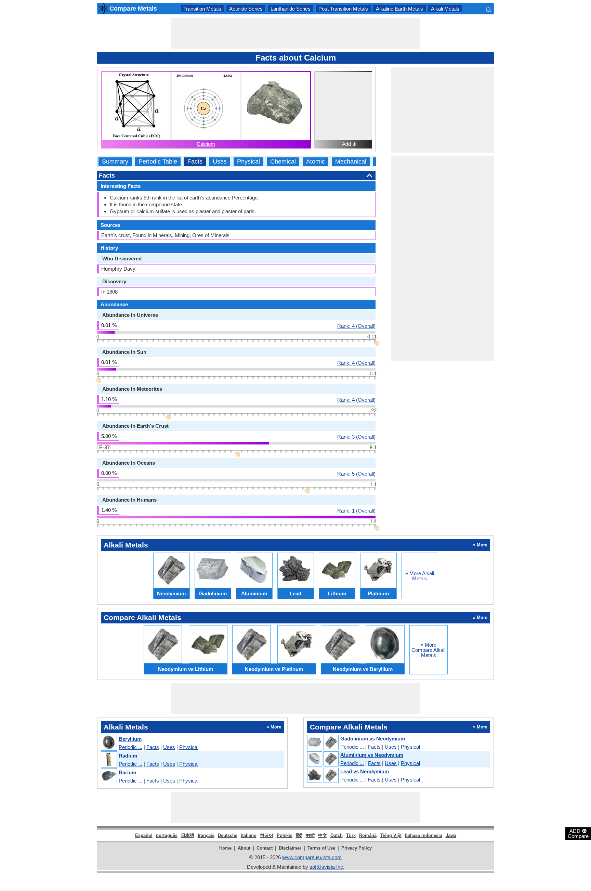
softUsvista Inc (326, 867)
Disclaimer (290, 848)
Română (368, 835)
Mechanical (350, 161)
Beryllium (130, 739)
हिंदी (299, 835)
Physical (248, 161)
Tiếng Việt (391, 835)
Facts (194, 161)
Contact (265, 848)
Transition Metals (202, 9)
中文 (322, 835)
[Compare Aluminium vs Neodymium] (322, 759)
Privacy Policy (356, 848)
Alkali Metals (445, 9)
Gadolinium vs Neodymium (372, 738)
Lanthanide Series (291, 9)
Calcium (206, 144)
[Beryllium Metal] (108, 743)
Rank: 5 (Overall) (356, 473)
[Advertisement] (295, 33)
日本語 (187, 835)
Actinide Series (246, 9)
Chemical (283, 161)
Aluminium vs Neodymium (371, 755)
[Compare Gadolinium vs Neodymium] (322, 743)
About (244, 848)
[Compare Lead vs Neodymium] (322, 776)
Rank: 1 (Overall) (356, 510)
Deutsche (227, 835)
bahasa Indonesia (423, 835)
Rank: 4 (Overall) (356, 325)
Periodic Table (158, 161)
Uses (220, 161)
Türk (351, 835)
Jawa (451, 835)
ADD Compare (578, 833)
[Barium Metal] (108, 776)
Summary (115, 161)
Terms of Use (321, 848)
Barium (127, 772)
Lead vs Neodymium (364, 771)
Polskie (284, 835)
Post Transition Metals (343, 9)
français (206, 835)
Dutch (336, 835)
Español (144, 835)
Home (225, 848)
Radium (128, 756)
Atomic (315, 161)
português (167, 835)
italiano (249, 835)
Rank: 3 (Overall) (356, 436)
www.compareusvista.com (312, 857)
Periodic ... (130, 747)
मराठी (310, 835)
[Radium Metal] (108, 759)
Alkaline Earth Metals (399, 9)
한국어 (266, 835)
